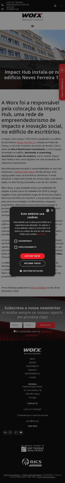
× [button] (52, 210)
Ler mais (41, 234)
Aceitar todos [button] (32, 256)
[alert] (32, 241)
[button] (32, 271)
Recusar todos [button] (32, 263)
